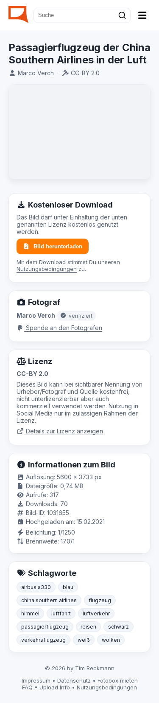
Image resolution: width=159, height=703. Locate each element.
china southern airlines (49, 600)
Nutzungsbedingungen (47, 268)
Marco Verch (36, 73)
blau (68, 587)
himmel (30, 613)
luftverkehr (96, 613)
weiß (84, 640)
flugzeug (100, 600)
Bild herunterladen (57, 246)
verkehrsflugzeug (43, 640)
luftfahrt (61, 613)
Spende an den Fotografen (63, 327)
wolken (111, 640)
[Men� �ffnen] (142, 15)
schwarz (118, 626)
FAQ (27, 687)
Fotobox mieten (118, 680)
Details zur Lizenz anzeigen (63, 431)
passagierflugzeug (45, 626)
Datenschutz (74, 680)
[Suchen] (122, 15)
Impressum (36, 680)
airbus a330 (36, 587)
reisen (88, 626)
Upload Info (54, 687)
